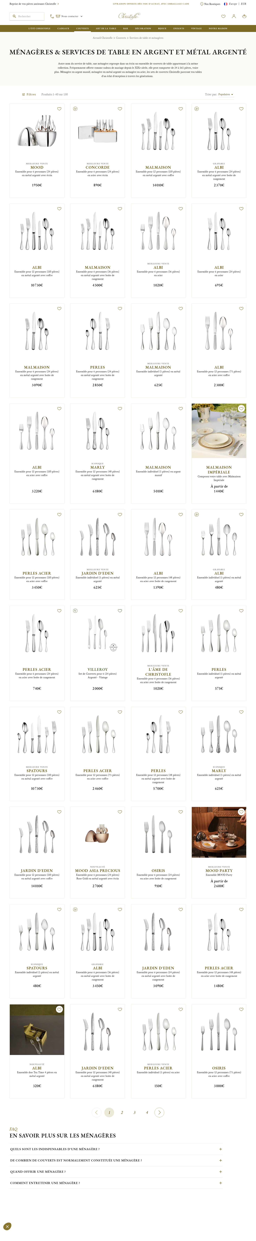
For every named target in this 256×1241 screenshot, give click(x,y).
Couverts (121, 38)
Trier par (211, 94)
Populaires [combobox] (224, 94)
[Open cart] (244, 16)
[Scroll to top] (242, 1227)
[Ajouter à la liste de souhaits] (59, 108)
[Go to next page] (159, 1112)
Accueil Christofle (103, 38)
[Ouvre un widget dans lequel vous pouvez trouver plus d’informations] (12, 1235)
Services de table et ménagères (146, 38)
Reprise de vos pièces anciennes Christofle (33, 4)
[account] (223, 16)
